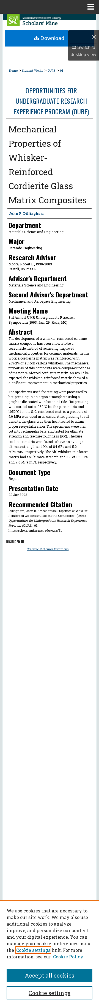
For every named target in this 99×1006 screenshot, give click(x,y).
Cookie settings (33, 950)
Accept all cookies (49, 975)
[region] (49, 953)
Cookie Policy (68, 956)
